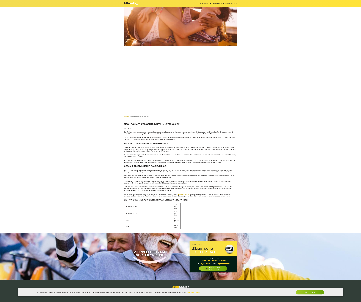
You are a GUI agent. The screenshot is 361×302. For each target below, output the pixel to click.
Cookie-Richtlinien (193, 292)
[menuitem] (203, 3)
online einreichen (183, 194)
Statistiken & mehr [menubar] (231, 3)
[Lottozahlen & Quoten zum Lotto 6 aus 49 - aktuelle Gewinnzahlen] (131, 3)
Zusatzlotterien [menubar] (217, 3)
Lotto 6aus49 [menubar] (204, 3)
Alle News (126, 116)
